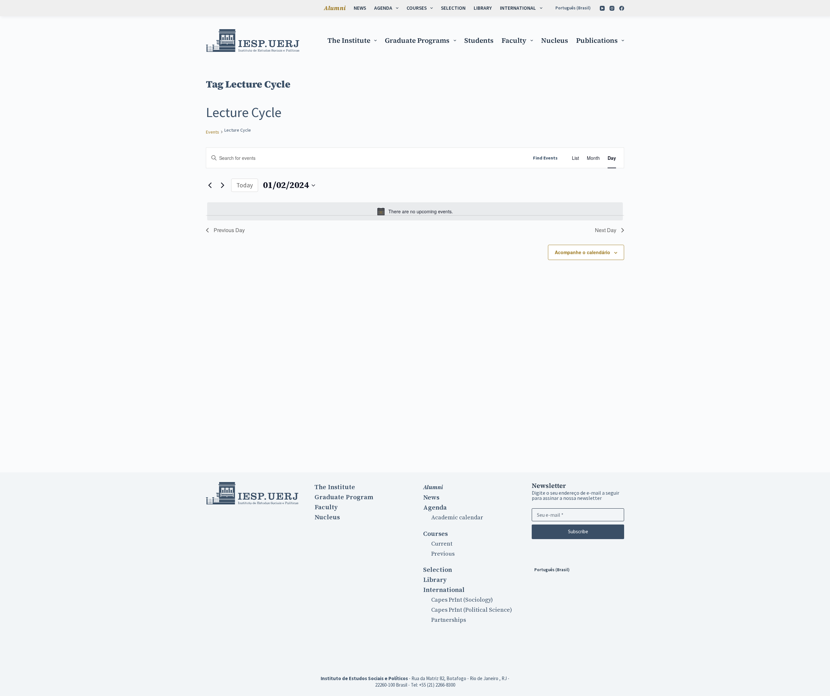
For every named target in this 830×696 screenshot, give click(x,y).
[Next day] (222, 185)
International (518, 8)
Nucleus (554, 40)
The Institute (348, 40)
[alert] (415, 211)
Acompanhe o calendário (582, 252)
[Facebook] (621, 8)
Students (478, 40)
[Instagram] (612, 8)
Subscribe (578, 531)
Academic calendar (457, 517)
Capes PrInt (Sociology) (462, 600)
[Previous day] (210, 185)
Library (483, 8)
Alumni (335, 8)
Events (212, 132)
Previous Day (229, 230)
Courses (417, 8)
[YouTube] (602, 8)
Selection (453, 8)
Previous (443, 554)
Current (441, 544)
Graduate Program (343, 497)
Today (244, 185)
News (360, 8)
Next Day (605, 230)
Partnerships (448, 620)
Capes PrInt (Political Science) (471, 610)
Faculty (514, 40)
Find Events (545, 158)
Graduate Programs (417, 40)
